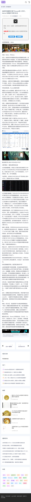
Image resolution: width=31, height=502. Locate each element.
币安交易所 (7, 496)
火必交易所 (13, 496)
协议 (21, 480)
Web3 (25, 480)
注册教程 (19, 36)
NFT (17, 480)
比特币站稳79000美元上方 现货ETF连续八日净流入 (14, 453)
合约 (20, 477)
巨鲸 (4, 480)
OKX (16, 483)
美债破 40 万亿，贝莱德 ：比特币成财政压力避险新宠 (14, 459)
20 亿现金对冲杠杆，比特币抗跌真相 (10, 456)
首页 (4, 6)
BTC (4, 475)
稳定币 (24, 477)
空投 (8, 483)
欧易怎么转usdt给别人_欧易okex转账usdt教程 (14, 380)
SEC (8, 480)
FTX (4, 485)
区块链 (12, 480)
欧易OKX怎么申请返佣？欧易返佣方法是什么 (14, 383)
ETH (8, 475)
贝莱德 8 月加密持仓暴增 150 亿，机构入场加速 (13, 448)
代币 (18, 475)
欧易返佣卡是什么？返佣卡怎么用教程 (13, 372)
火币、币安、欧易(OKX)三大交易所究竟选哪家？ (15, 377)
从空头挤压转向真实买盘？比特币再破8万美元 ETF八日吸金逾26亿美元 (15, 451)
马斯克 (24, 483)
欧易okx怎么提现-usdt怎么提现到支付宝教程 (14, 375)
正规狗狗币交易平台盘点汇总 (18, 418)
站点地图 (3, 497)
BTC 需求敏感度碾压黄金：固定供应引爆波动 (12, 462)
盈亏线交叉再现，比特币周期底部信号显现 (12, 445)
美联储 (4, 477)
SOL (20, 483)
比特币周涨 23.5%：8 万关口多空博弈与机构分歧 (13, 442)
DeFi (8, 485)
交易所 (15, 477)
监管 (4, 483)
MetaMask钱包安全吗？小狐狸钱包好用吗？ (14, 369)
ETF (26, 475)
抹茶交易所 (19, 496)
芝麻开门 (25, 496)
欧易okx (3, 496)
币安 (22, 475)
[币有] (3, 2)
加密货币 (13, 475)
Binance (10, 477)
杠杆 (12, 485)
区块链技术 (8, 6)
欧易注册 (11, 36)
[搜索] (26, 2)
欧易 (12, 483)
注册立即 (6, 31)
